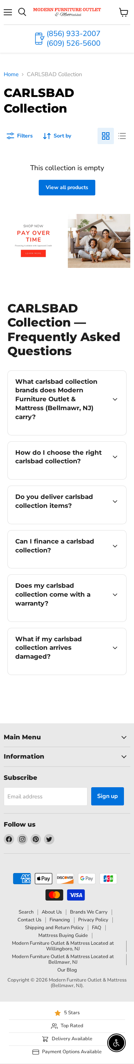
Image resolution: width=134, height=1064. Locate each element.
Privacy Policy (93, 920)
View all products (67, 187)
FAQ (96, 927)
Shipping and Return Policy (54, 927)
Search (26, 912)
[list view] (122, 136)
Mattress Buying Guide (63, 935)
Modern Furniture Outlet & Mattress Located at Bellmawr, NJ (63, 959)
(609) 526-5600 (73, 43)
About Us (52, 912)
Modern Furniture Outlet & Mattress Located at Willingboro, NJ (63, 946)
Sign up (107, 796)
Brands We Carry (89, 912)
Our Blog (67, 970)
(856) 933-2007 (73, 34)
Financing (60, 920)
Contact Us (29, 920)
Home (11, 74)
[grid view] (106, 136)
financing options (68, 566)
